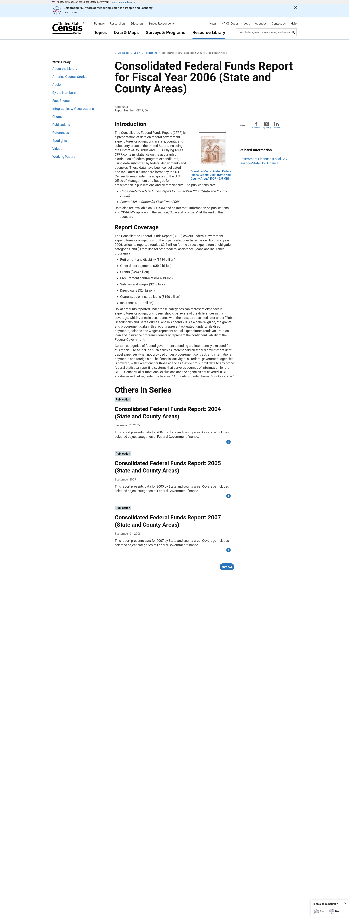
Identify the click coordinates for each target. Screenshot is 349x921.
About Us (261, 23)
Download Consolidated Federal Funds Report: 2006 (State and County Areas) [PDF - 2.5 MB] (211, 175)
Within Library (61, 62)
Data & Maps (126, 32)
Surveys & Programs (165, 32)
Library (137, 53)
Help (294, 23)
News (212, 23)
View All (226, 566)
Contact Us (279, 23)
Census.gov (124, 53)
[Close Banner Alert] (295, 10)
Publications (151, 53)
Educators (137, 23)
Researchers (117, 23)
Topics (100, 32)
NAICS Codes (230, 23)
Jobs (247, 23)
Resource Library (208, 32)
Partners (99, 23)
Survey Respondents (162, 23)
